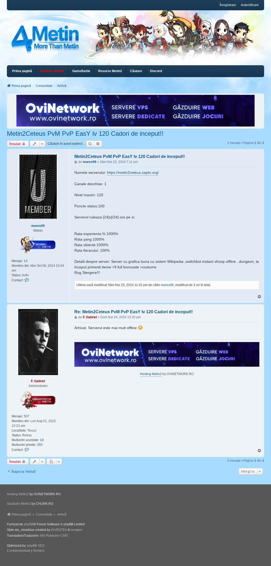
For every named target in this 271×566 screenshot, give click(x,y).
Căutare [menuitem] (136, 71)
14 (26, 261)
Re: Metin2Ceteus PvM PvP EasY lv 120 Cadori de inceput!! (133, 312)
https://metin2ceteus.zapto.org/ (133, 172)
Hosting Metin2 (151, 374)
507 (26, 416)
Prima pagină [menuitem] (22, 71)
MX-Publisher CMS (54, 535)
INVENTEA (59, 530)
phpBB (29, 524)
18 (42, 440)
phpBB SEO (35, 546)
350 (40, 445)
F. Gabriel (38, 381)
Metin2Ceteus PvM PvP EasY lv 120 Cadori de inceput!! (85, 133)
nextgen (76, 530)
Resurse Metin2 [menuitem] (110, 71)
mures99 (38, 226)
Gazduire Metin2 (19, 504)
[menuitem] (52, 71)
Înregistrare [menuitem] (228, 5)
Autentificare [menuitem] (250, 5)
